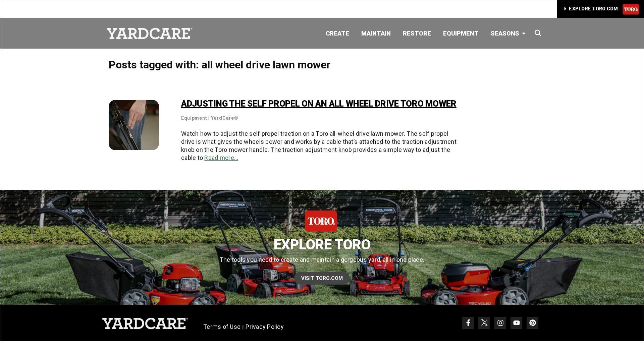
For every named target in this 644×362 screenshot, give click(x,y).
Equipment (461, 33)
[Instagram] (500, 323)
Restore (417, 33)
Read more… (221, 157)
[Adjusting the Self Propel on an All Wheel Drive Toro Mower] (134, 124)
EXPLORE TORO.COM (593, 8)
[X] (484, 323)
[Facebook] (468, 323)
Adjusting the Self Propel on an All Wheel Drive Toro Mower (319, 104)
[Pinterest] (532, 323)
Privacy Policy (265, 326)
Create (337, 33)
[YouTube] (516, 323)
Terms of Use (221, 326)
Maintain (376, 33)
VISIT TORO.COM (322, 278)
